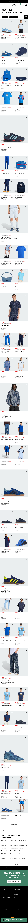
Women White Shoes (13, 851)
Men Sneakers (13, 843)
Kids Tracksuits (13, 858)
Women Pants (4, 850)
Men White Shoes (14, 845)
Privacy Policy (17, 909)
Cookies (15, 913)
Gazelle (20, 853)
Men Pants (3, 848)
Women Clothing (5, 843)
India (16, 917)
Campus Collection (21, 851)
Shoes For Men (22, 858)
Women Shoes (13, 840)
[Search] (22, 4)
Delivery (3, 889)
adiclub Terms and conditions (18, 894)
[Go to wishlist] (5, 4)
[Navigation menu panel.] (2, 4)
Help (15, 897)
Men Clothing (4, 840)
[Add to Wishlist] (12, 21)
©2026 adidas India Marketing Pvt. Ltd (14, 921)
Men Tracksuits (4, 856)
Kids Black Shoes (23, 843)
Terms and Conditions (6, 913)
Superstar (21, 848)
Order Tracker (17, 889)
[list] (12, 17)
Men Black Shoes (14, 848)
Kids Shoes (12, 853)
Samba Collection (23, 845)
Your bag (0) (19, 867)
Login (7, 867)
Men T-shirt (3, 845)
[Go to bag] (25, 4)
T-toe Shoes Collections (21, 856)
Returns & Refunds (6, 897)
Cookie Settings (5, 909)
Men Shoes (3, 858)
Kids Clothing (13, 856)
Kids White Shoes (23, 840)
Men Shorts (3, 853)
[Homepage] (14, 5)
